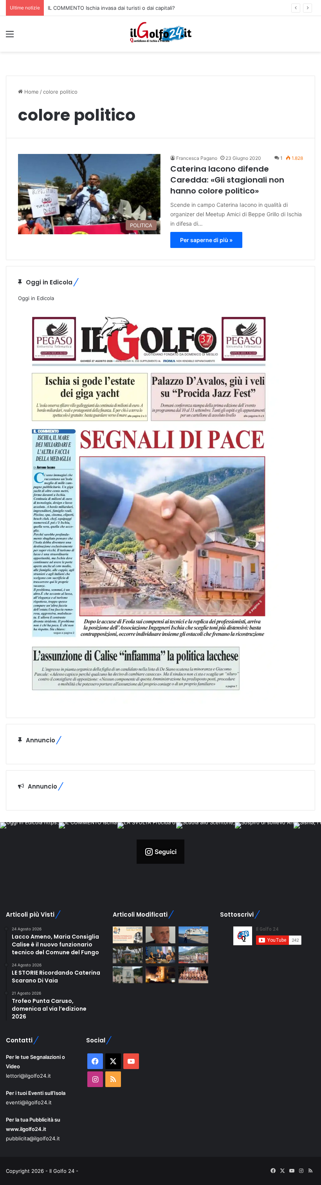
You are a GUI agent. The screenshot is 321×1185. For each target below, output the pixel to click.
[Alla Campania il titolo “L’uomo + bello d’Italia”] (193, 974)
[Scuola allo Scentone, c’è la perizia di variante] (127, 954)
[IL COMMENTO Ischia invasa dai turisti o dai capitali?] (160, 934)
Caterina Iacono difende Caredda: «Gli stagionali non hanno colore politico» (227, 179)
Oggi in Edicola (36, 298)
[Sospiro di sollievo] (160, 954)
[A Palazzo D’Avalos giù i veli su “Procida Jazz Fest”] (127, 934)
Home (31, 92)
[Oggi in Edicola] (148, 701)
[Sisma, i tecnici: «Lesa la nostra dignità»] (193, 954)
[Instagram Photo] (29, 851)
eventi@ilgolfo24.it (29, 1102)
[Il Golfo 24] (160, 34)
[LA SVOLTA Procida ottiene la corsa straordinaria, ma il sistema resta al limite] (193, 934)
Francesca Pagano (196, 158)
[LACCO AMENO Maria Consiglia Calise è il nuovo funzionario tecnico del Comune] (127, 974)
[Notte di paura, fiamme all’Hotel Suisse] (160, 974)
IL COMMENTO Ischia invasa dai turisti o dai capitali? (111, 8)
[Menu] (10, 36)
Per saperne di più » (206, 240)
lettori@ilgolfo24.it (28, 1076)
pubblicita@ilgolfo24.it (33, 1138)
